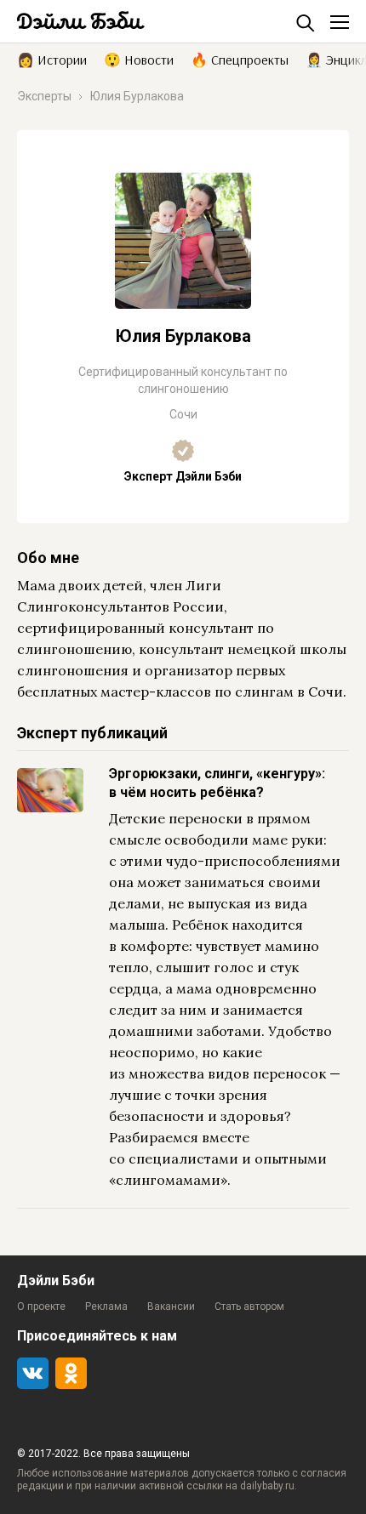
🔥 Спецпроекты (240, 58)
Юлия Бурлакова (137, 96)
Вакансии (171, 1306)
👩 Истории (52, 58)
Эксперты (44, 96)
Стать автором (249, 1306)
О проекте (41, 1306)
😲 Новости (139, 58)
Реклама (106, 1306)
